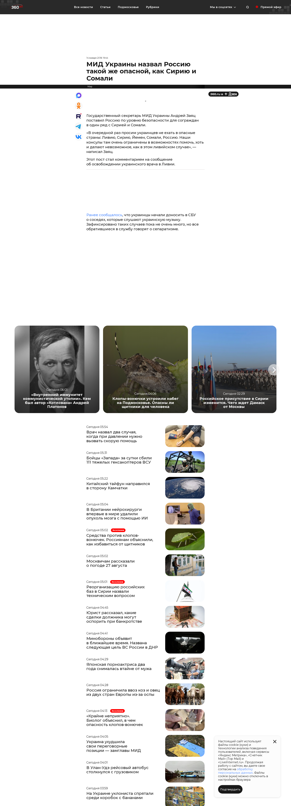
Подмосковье (128, 7)
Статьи (105, 7)
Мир (89, 86)
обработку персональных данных (235, 770)
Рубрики (152, 7)
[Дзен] (223, 94)
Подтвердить (230, 789)
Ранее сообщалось (104, 215)
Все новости (83, 7)
